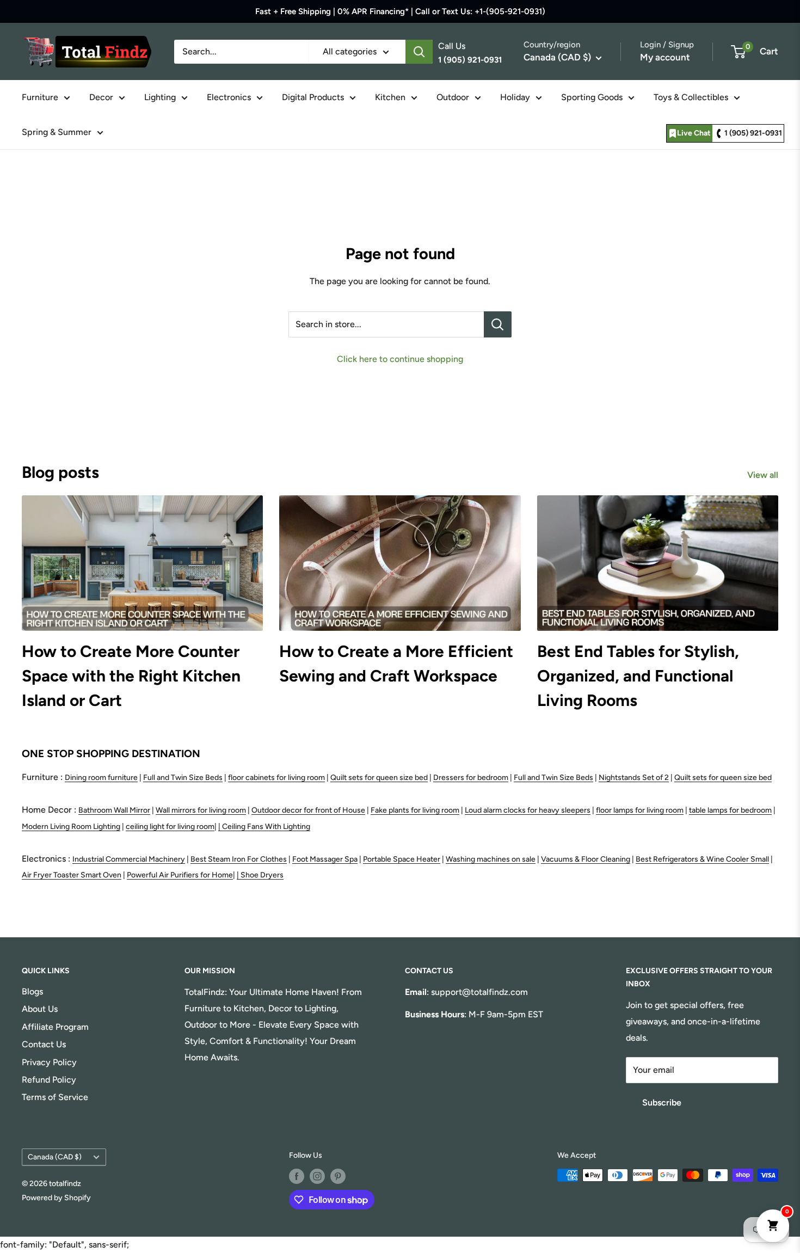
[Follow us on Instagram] (317, 1176)
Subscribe (661, 1102)
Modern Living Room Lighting (71, 826)
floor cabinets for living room (276, 777)
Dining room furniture (101, 777)
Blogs (32, 991)
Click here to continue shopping (400, 359)
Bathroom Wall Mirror (114, 810)
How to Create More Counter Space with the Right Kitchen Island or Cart (131, 675)
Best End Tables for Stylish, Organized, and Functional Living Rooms (638, 675)
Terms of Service (55, 1097)
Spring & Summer (56, 132)
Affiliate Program (55, 1027)
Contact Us (44, 1044)
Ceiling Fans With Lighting (266, 826)
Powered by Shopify (56, 1197)
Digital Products (313, 97)
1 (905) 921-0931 (753, 133)
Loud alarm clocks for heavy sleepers (527, 810)
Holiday (515, 97)
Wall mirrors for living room (201, 810)
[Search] (419, 52)
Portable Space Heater (401, 859)
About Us (40, 1009)
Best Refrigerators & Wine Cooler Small (702, 859)
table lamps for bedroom (730, 810)
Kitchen (390, 97)
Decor (101, 97)
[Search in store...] (498, 324)
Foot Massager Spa (325, 859)
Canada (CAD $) (55, 1156)
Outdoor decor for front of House (308, 810)
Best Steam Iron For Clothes (238, 859)
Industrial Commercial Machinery (128, 859)
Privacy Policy (49, 1062)
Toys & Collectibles (691, 97)
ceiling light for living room (170, 826)
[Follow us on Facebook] (296, 1176)
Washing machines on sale (491, 859)
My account (665, 57)
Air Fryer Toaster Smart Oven (71, 875)
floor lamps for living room (640, 810)
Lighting (160, 97)
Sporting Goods (592, 97)
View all (763, 475)
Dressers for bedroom (470, 777)
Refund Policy (49, 1079)
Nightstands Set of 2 (634, 777)
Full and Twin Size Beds (183, 777)
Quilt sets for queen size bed (379, 777)
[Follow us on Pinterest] (338, 1176)
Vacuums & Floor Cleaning (585, 859)
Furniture (40, 97)
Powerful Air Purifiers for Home (180, 875)
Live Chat (694, 133)
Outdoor (452, 97)
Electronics (229, 97)
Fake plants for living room (415, 810)
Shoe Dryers (262, 875)
